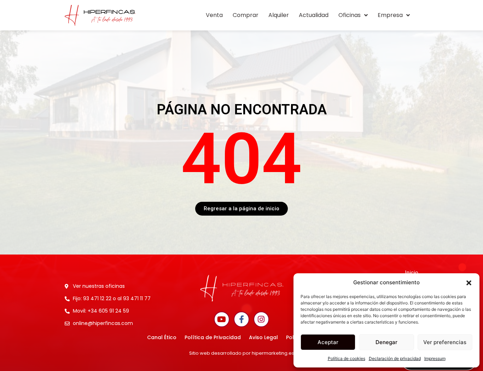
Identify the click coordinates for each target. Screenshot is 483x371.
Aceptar (328, 342)
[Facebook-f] (241, 319)
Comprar (245, 15)
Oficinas (349, 15)
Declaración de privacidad (395, 358)
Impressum (435, 358)
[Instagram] (261, 319)
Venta (214, 15)
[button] (468, 282)
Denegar (386, 342)
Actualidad (313, 15)
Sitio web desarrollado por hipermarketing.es (241, 353)
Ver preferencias (444, 342)
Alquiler (278, 15)
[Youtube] (221, 319)
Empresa (390, 15)
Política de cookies (346, 358)
